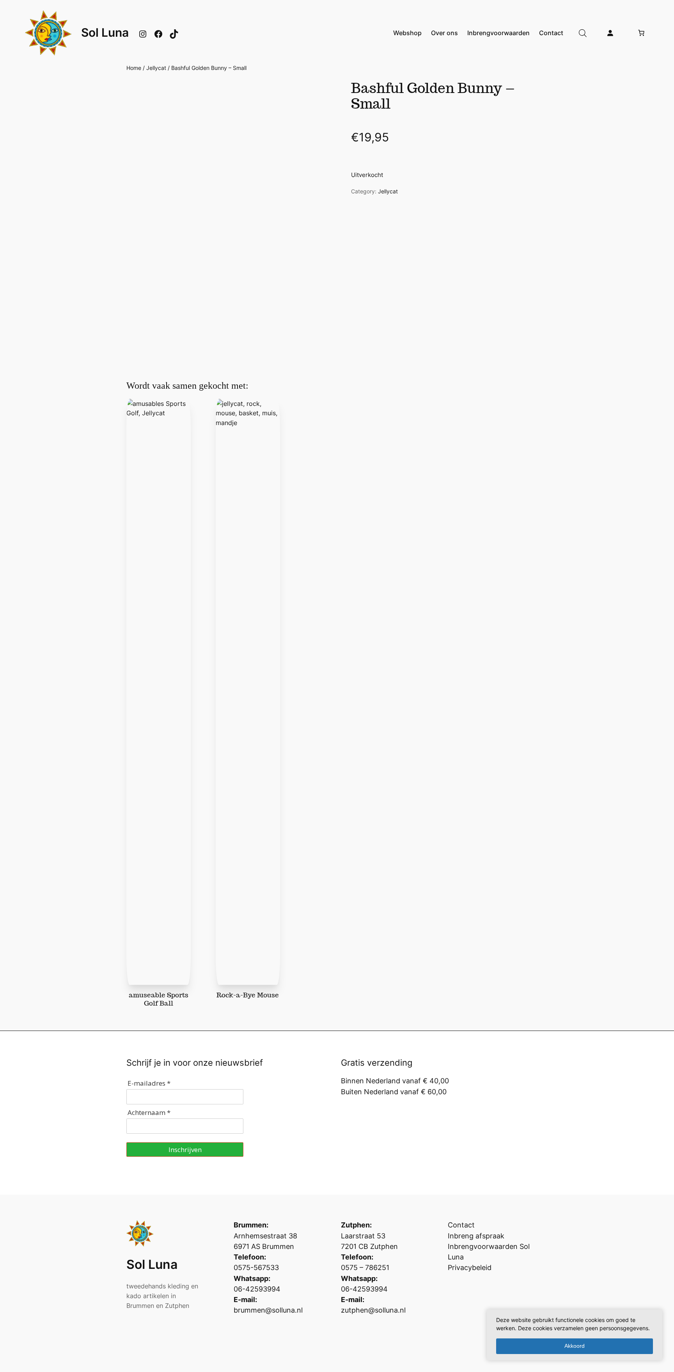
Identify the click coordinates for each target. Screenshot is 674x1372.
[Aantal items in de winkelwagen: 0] (641, 33)
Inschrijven (185, 1149)
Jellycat (156, 67)
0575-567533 (256, 1267)
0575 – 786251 (365, 1267)
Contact (461, 1225)
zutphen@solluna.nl (373, 1310)
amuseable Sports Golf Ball (158, 999)
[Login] (610, 33)
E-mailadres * (149, 1083)
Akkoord (574, 1346)
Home (133, 67)
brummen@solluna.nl (268, 1310)
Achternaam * (149, 1112)
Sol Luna (105, 32)
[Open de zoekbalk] (583, 33)
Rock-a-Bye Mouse (247, 995)
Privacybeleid (469, 1267)
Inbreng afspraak (476, 1236)
